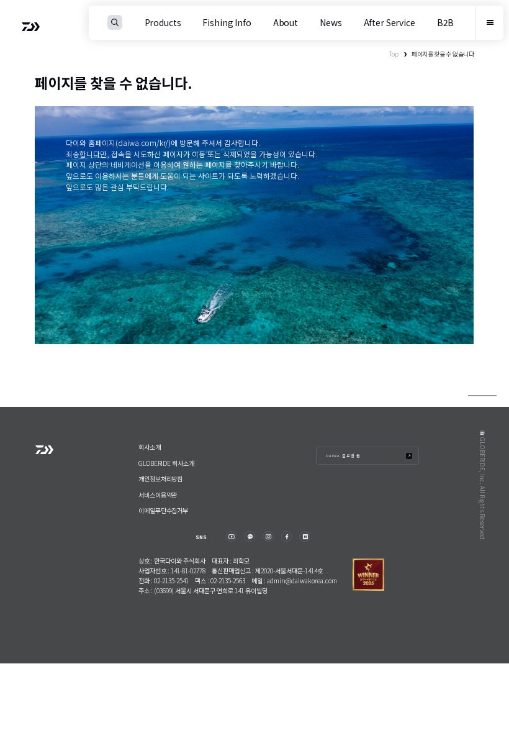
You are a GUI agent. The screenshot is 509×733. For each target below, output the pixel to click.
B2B (445, 22)
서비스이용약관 (157, 494)
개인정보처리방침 (160, 478)
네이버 (304, 536)
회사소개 (149, 447)
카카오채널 (249, 536)
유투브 (231, 536)
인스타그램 (268, 536)
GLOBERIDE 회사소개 (166, 463)
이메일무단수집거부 (163, 510)
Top (394, 53)
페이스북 (286, 536)
